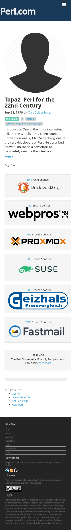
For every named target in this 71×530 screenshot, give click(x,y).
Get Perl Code (20, 401)
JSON (7, 452)
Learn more (44, 363)
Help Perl (17, 404)
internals (31, 118)
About (8, 433)
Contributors (11, 448)
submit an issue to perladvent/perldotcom (40, 462)
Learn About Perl (22, 397)
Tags (7, 444)
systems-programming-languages (24, 123)
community (12, 118)
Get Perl (16, 393)
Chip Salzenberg (39, 112)
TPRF (30, 179)
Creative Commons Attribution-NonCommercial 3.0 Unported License (34, 481)
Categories (10, 440)
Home (8, 429)
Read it (9, 156)
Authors (9, 437)
